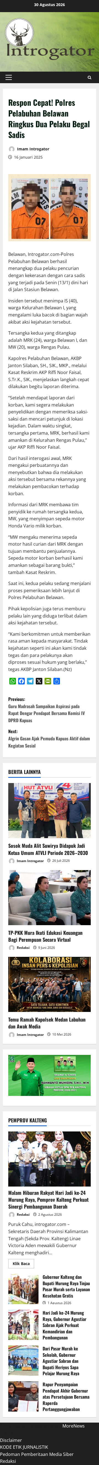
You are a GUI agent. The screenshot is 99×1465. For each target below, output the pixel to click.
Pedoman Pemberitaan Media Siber (37, 1454)
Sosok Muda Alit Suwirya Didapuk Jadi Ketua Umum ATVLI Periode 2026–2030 (48, 849)
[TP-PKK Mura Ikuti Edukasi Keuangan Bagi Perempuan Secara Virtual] (49, 897)
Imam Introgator (32, 148)
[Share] (56, 681)
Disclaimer (11, 1440)
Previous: (46, 710)
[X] (39, 681)
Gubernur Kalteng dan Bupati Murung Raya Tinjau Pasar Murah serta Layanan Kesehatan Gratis (23, 1289)
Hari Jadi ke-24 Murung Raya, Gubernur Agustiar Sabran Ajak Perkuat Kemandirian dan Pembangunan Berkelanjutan (23, 1325)
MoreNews (73, 1426)
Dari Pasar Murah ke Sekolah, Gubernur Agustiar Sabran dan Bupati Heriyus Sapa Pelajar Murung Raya (23, 1360)
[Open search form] (89, 77)
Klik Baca (23, 1264)
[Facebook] (21, 681)
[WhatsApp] (12, 681)
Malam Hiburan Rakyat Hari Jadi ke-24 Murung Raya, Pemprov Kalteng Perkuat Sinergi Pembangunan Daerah (48, 1199)
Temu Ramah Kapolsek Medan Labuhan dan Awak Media (47, 1023)
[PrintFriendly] (47, 681)
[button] (9, 77)
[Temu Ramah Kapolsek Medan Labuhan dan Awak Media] (49, 984)
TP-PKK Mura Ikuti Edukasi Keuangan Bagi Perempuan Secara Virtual (45, 936)
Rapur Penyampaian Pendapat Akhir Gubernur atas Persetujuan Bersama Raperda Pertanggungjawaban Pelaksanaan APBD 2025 (23, 1396)
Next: (49, 738)
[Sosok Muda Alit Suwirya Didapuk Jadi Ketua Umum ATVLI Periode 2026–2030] (49, 810)
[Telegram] (30, 681)
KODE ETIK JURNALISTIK (24, 1447)
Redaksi (23, 947)
